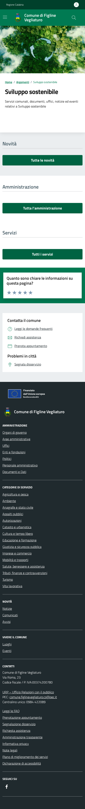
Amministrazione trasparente (22, 737)
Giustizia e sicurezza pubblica (21, 546)
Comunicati (10, 615)
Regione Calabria (15, 5)
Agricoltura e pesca (15, 494)
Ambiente (9, 500)
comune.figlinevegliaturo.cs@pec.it (33, 697)
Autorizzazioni (11, 520)
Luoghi (7, 644)
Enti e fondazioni (13, 452)
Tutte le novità (42, 160)
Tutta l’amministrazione (42, 208)
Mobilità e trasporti (15, 559)
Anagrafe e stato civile (17, 507)
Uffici (5, 445)
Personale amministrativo (20, 465)
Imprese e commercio (17, 553)
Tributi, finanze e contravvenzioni (24, 572)
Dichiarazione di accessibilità (21, 763)
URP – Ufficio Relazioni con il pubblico (28, 692)
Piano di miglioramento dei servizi (25, 756)
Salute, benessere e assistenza (23, 566)
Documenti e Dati (14, 471)
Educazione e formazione (19, 540)
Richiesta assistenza (16, 730)
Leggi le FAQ (11, 710)
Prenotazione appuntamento (22, 717)
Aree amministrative (16, 439)
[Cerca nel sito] (74, 18)
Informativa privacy (15, 743)
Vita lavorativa (12, 586)
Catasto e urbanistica (16, 527)
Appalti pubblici (12, 513)
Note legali (9, 750)
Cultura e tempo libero (17, 533)
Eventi (6, 650)
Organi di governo (14, 432)
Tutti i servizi (42, 254)
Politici (6, 458)
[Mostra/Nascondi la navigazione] (4, 17)
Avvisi (6, 621)
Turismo (7, 579)
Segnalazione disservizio (18, 724)
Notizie (7, 608)
